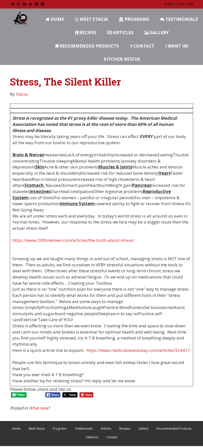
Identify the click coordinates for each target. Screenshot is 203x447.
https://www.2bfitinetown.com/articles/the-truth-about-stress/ (73, 240)
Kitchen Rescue (121, 59)
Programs (136, 19)
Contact (143, 46)
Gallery (159, 32)
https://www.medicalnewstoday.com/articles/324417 (138, 350)
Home (57, 19)
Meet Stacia (93, 19)
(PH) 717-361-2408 (180, 4)
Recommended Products (88, 46)
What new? (39, 408)
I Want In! (176, 46)
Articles (122, 32)
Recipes (87, 32)
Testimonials (181, 19)
